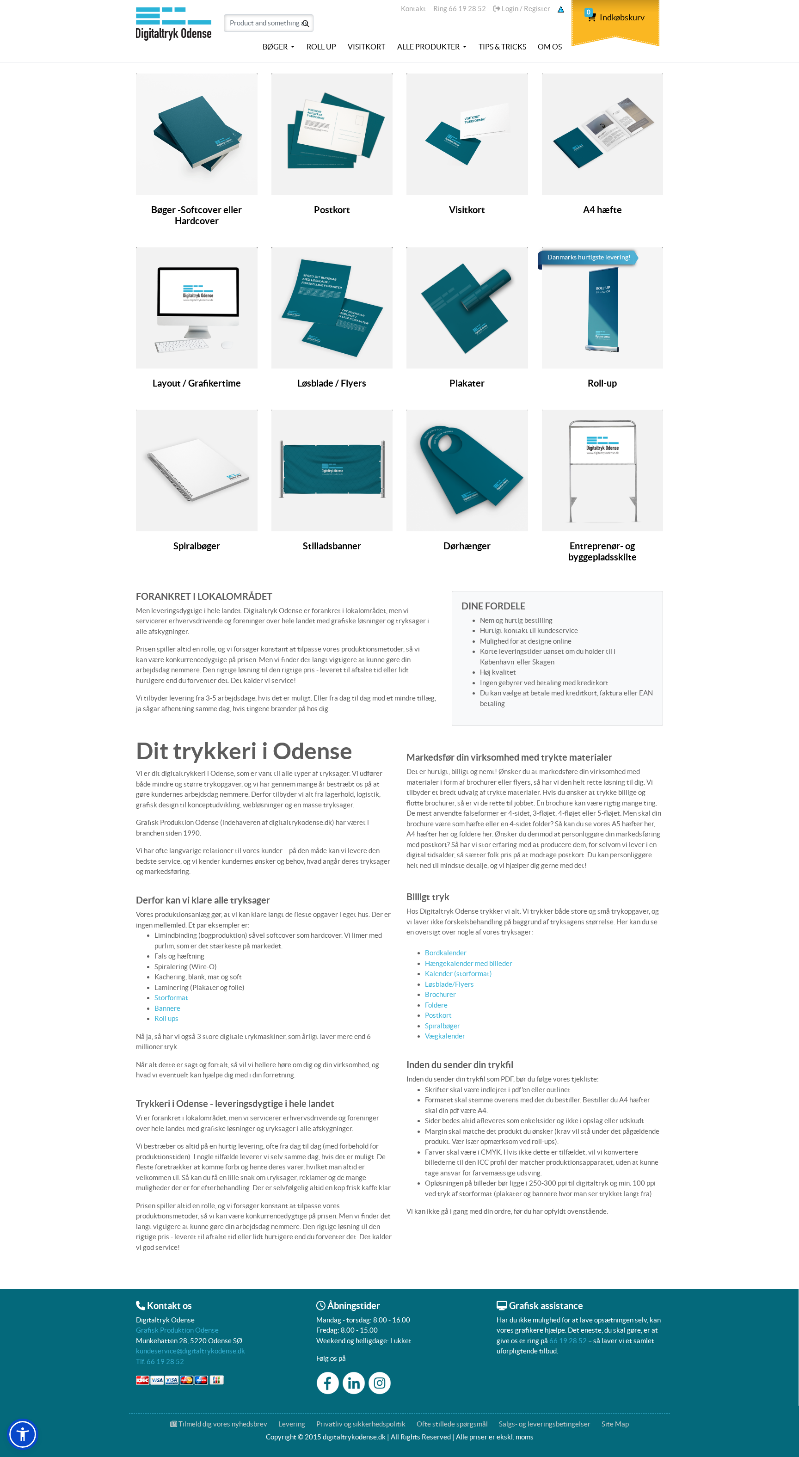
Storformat (171, 998)
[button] (22, 1434)
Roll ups (166, 1018)
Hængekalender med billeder (469, 963)
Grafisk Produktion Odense (177, 1330)
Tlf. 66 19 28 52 (160, 1361)
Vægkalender (445, 1036)
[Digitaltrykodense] (175, 29)
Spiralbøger (442, 1026)
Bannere (167, 1008)
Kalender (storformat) (458, 973)
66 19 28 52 (568, 1341)
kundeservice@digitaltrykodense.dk (190, 1351)
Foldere (436, 1005)
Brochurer (440, 994)
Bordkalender (446, 953)
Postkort (438, 1015)
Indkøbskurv (616, 17)
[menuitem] (279, 47)
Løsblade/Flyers (449, 984)
